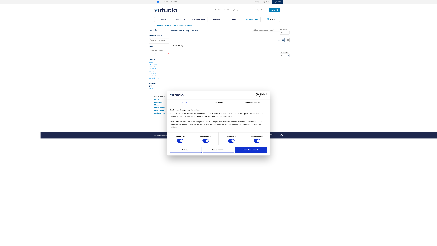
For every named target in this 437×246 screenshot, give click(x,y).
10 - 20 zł (152, 67)
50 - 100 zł (152, 76)
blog (234, 19)
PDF (150, 91)
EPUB (150, 86)
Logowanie (277, 2)
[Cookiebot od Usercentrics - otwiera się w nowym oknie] (257, 95)
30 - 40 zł (152, 71)
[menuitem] (163, 19)
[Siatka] (288, 40)
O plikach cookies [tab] (252, 102)
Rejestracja (266, 2)
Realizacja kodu (159, 113)
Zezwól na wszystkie (251, 150)
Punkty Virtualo (159, 108)
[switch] (205, 141)
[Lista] (283, 40)
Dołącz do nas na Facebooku (268, 135)
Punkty (256, 2)
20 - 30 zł (152, 69)
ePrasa (156, 105)
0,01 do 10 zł (153, 64)
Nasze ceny (253, 19)
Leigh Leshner (153, 54)
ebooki (156, 99)
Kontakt (174, 2)
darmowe (216, 19)
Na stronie (284, 30)
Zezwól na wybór (218, 150)
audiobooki (158, 102)
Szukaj (273, 10)
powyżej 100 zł (154, 78)
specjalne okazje (198, 19)
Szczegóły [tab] (218, 102)
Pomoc (165, 2)
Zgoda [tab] (184, 102)
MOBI (151, 88)
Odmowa (185, 150)
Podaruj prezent (160, 110)
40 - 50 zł (152, 73)
